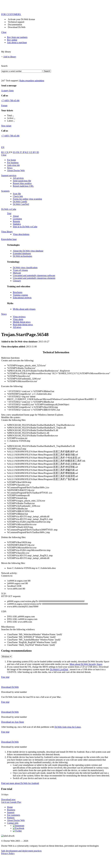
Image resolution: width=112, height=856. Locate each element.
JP (23, 152)
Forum (4, 105)
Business (11, 809)
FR (18, 152)
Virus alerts (18, 319)
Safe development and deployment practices (21, 851)
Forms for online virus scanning (27, 199)
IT (21, 152)
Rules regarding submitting (31, 80)
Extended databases (22, 253)
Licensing (17, 218)
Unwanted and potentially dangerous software (34, 275)
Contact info (12, 823)
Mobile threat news (21, 322)
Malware (17, 273)
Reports (16, 221)
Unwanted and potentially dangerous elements (34, 278)
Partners (10, 817)
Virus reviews (19, 316)
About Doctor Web (16, 170)
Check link (18, 196)
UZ (31, 152)
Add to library (9, 56)
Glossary (17, 280)
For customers (13, 815)
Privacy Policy (8, 853)
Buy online (12, 40)
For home (11, 160)
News (9, 168)
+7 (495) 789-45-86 (10, 100)
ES (14, 152)
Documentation (15, 24)
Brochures (17, 292)
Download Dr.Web (16, 27)
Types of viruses (20, 270)
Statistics (17, 224)
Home (10, 807)
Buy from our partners (17, 37)
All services (18, 178)
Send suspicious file (22, 180)
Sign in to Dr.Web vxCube (25, 226)
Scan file (17, 193)
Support (10, 812)
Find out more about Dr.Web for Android (20, 783)
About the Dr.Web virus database (28, 251)
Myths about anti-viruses (24, 309)
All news (17, 327)
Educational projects (22, 297)
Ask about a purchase (17, 42)
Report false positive (22, 183)
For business (13, 162)
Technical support (16, 22)
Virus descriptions (21, 234)
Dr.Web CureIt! (20, 201)
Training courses (20, 295)
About (16, 216)
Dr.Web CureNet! (21, 204)
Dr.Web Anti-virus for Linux (68, 727)
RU (3, 152)
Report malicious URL (23, 186)
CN (7, 152)
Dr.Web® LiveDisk (59, 669)
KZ (27, 152)
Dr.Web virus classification (25, 267)
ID (37, 152)
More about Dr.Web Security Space (86, 664)
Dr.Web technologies (22, 256)
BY (34, 152)
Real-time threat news (23, 324)
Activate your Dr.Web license (21, 19)
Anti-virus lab (13, 165)
